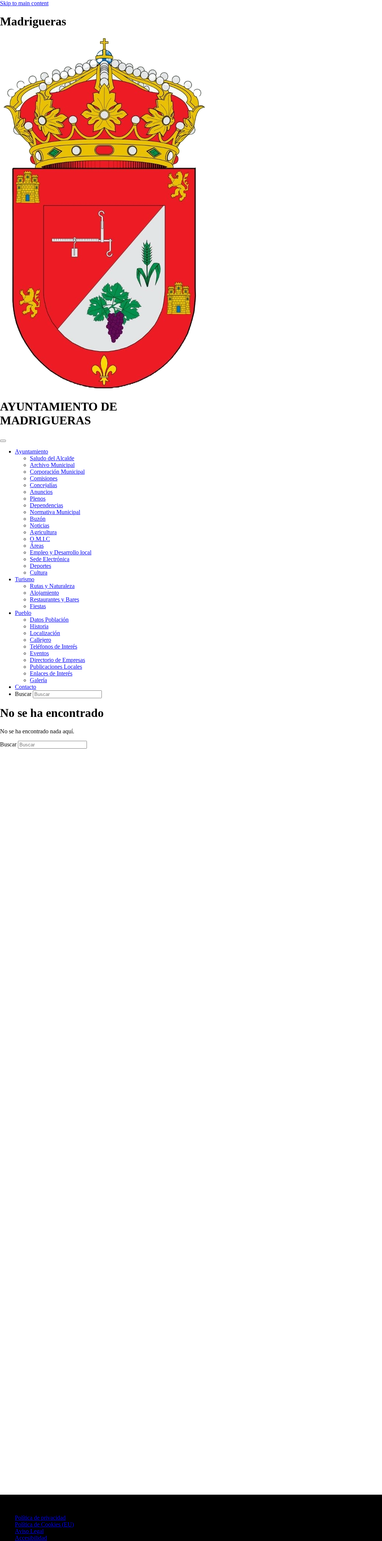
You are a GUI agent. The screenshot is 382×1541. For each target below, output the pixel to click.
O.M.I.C (40, 539)
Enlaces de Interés (51, 673)
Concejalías (43, 485)
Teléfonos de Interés (53, 646)
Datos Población (49, 619)
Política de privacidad (40, 1517)
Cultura (38, 572)
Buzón (38, 519)
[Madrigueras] (104, 388)
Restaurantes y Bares (54, 599)
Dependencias (46, 505)
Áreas (37, 545)
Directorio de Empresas (57, 660)
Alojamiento (44, 593)
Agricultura (43, 532)
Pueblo (23, 613)
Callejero (40, 640)
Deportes (40, 566)
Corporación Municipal (57, 471)
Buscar (24, 694)
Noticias (39, 525)
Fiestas (38, 606)
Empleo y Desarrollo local (60, 552)
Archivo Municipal (52, 465)
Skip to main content (24, 3)
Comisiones (43, 478)
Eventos (39, 653)
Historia (39, 626)
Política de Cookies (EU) (44, 1524)
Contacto (25, 687)
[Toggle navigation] (3, 441)
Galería (38, 680)
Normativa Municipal (55, 512)
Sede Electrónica (49, 559)
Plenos (38, 498)
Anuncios (41, 492)
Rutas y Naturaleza (52, 586)
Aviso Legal (29, 1531)
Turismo (24, 579)
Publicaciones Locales (56, 666)
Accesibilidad (31, 1538)
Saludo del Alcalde (52, 458)
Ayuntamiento (31, 451)
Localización (45, 633)
